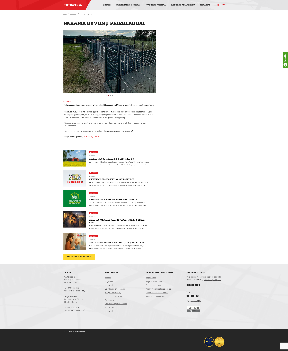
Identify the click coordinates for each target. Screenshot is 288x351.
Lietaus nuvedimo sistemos (157, 292)
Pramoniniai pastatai (154, 285)
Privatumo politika (194, 301)
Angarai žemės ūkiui (154, 281)
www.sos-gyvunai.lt (91, 137)
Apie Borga (109, 300)
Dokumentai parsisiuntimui (116, 303)
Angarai (107, 5)
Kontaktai (205, 5)
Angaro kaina (110, 281)
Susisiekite (285, 58)
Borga (65, 14)
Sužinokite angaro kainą (183, 5)
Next (153, 65)
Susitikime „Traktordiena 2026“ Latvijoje (111, 179)
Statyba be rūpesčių (113, 292)
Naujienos (73, 14)
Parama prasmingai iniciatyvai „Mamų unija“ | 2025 (116, 243)
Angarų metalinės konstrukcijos (158, 289)
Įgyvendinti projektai (155, 5)
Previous (66, 65)
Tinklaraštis (109, 307)
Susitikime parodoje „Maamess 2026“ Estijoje (113, 200)
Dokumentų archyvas (212, 279)
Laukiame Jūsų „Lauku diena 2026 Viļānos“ (111, 159)
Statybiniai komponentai (128, 5)
